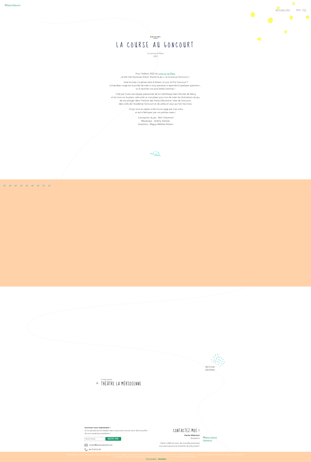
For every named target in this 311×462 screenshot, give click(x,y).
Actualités (283, 10)
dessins (155, 37)
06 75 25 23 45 (95, 450)
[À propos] (214, 439)
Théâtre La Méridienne (121, 384)
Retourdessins (210, 368)
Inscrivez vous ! (113, 439)
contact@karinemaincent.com (100, 445)
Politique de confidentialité (133, 457)
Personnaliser (151, 459)
